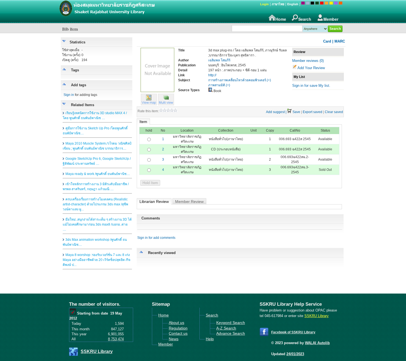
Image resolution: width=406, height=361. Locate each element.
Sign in (69, 95)
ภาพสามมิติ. (217, 85)
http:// (212, 75)
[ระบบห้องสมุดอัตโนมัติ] (135, 11)
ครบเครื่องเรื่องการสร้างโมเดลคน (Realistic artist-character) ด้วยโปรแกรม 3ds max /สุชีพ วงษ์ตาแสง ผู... (95, 204)
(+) (269, 80)
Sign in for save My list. (311, 85)
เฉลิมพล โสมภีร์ (219, 60)
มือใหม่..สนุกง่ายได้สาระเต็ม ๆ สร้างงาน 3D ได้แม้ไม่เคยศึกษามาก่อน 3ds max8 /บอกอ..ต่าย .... (97, 224)
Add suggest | (276, 112)
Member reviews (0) (308, 61)
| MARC (338, 41)
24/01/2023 (295, 354)
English (292, 4)
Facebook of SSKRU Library (293, 332)
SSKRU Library (97, 351)
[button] (166, 104)
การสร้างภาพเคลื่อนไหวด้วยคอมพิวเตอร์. (237, 80)
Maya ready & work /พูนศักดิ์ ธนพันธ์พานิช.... (97, 174)
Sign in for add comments (156, 238)
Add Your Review (311, 68)
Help (210, 339)
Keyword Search (230, 322)
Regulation (178, 328)
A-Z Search (226, 328)
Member (330, 19)
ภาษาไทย (278, 4)
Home (280, 19)
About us (176, 322)
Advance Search (230, 333)
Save (296, 112)
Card (327, 41)
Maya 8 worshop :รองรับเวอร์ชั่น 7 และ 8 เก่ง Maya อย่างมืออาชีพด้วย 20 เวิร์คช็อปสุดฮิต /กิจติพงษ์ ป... (96, 260)
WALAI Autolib (317, 343)
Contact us (178, 333)
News (173, 339)
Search (304, 19)
